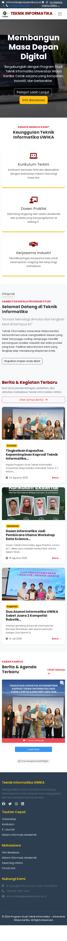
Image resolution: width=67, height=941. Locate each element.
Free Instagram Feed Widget (34, 761)
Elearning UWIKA (12, 863)
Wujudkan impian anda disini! (22, 361)
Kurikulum (8, 824)
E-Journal (8, 829)
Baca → (56, 477)
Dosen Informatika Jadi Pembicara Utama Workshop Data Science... (30, 535)
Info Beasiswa (33, 100)
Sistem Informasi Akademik (19, 835)
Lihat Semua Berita (32, 400)
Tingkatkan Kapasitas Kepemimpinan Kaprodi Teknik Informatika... (32, 454)
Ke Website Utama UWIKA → (52, 4)
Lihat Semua (56, 670)
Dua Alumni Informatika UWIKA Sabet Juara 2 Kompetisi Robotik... (32, 615)
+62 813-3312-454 (20, 5)
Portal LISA (8, 868)
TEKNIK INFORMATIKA (31, 13)
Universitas (9, 819)
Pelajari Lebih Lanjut (33, 92)
